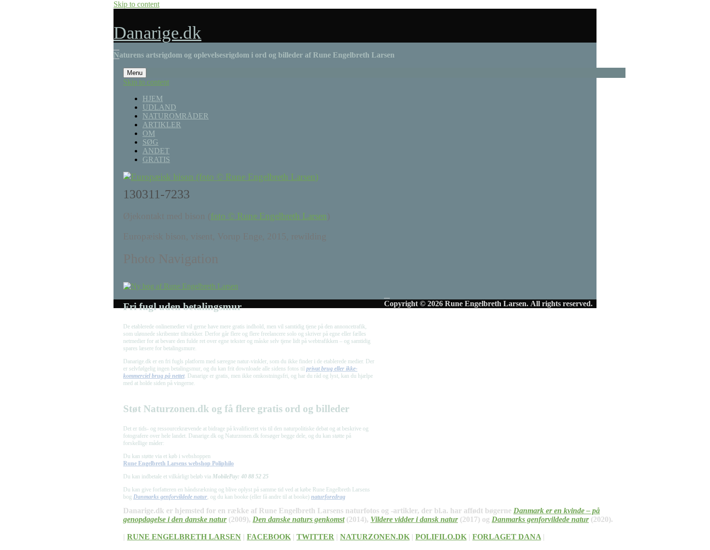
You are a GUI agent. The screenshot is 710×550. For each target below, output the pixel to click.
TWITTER (315, 537)
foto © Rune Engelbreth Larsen (269, 216)
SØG (150, 142)
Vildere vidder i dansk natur (414, 519)
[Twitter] (355, 47)
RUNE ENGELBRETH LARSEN (184, 537)
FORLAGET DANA (506, 537)
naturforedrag (328, 496)
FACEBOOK (269, 537)
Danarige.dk (157, 33)
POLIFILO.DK (441, 537)
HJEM (152, 98)
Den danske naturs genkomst (298, 519)
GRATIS (156, 159)
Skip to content (136, 4)
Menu (134, 72)
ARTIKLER (161, 124)
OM (148, 133)
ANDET (156, 151)
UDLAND (159, 107)
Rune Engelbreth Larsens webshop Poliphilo (178, 463)
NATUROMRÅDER (175, 116)
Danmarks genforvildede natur (170, 496)
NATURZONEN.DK (375, 537)
